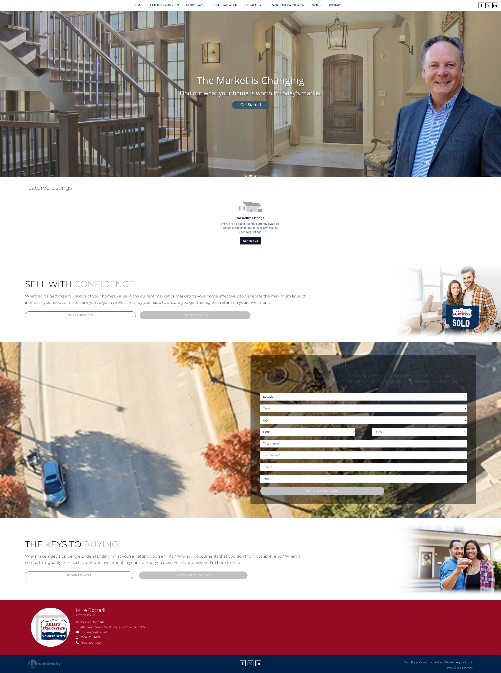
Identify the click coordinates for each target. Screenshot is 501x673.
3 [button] (255, 176)
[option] (250, 94)
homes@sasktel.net (94, 632)
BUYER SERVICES (79, 575)
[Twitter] (488, 5)
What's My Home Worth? (322, 491)
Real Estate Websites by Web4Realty (429, 662)
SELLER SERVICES (80, 315)
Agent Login (464, 662)
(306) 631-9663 (90, 637)
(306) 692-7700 (91, 642)
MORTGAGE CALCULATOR (193, 575)
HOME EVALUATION (195, 315)
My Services (250, 104)
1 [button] (246, 176)
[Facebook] (481, 5)
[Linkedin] (495, 5)
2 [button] (250, 176)
